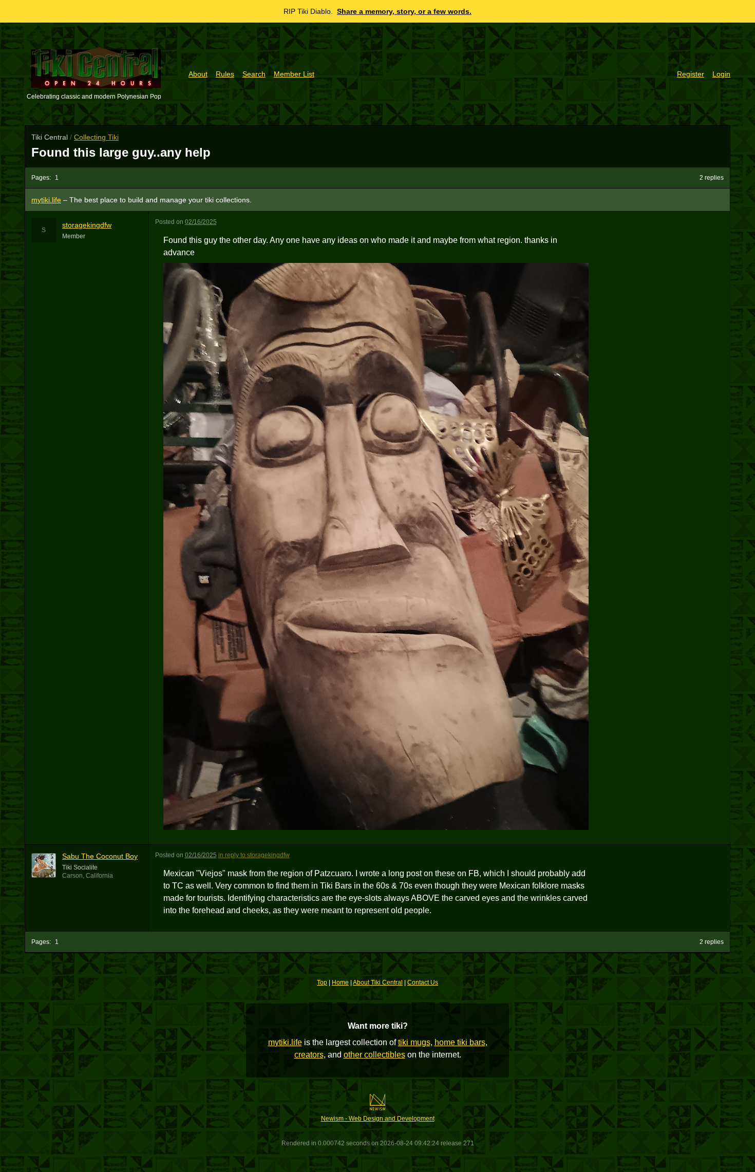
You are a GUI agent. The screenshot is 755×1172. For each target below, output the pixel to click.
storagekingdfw (86, 225)
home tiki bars (460, 1042)
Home (340, 982)
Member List (294, 74)
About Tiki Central (378, 982)
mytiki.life (285, 1042)
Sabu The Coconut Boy (100, 856)
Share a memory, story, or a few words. (404, 11)
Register (690, 74)
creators (309, 1054)
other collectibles (374, 1054)
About (197, 74)
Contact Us (422, 982)
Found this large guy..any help (121, 152)
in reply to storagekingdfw (254, 855)
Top (322, 982)
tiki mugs (414, 1042)
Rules (225, 74)
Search (254, 74)
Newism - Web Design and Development (378, 1118)
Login (721, 74)
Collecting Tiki (96, 137)
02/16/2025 (201, 221)
